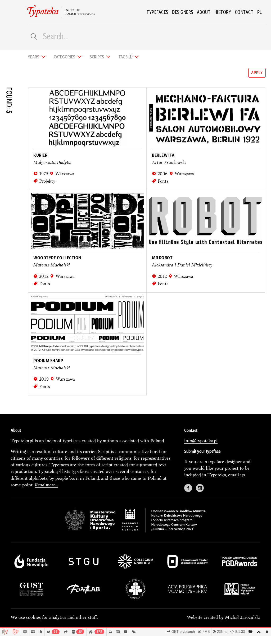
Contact (244, 12)
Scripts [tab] (97, 56)
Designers (182, 12)
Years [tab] (34, 56)
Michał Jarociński (242, 617)
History (222, 12)
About (204, 12)
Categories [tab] (65, 56)
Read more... (46, 484)
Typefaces (157, 12)
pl (259, 12)
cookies (33, 617)
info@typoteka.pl (201, 440)
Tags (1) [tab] (126, 56)
